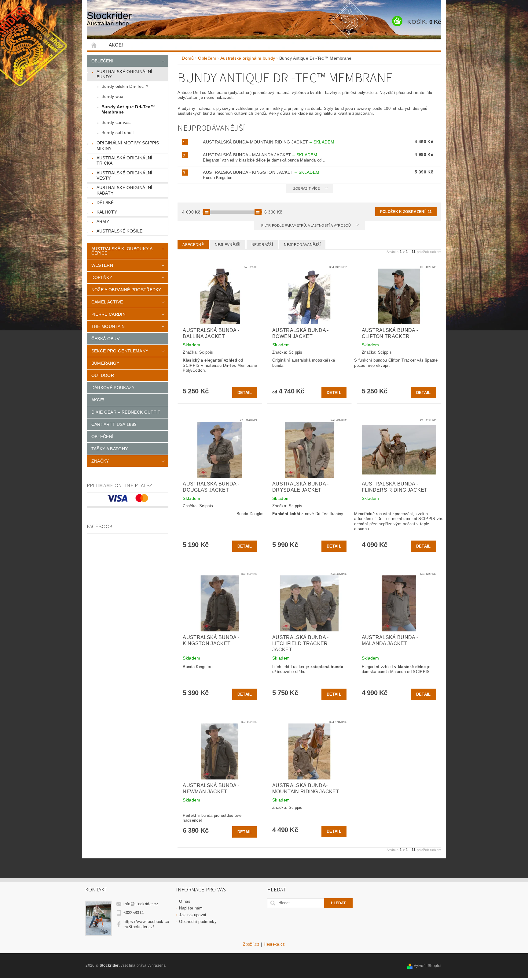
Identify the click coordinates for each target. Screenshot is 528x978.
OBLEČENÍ (102, 436)
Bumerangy (105, 363)
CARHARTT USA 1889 (114, 424)
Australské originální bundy (124, 74)
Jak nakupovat (192, 915)
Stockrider (109, 18)
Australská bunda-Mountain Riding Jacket (268, 141)
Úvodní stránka (94, 44)
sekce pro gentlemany (119, 350)
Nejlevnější (227, 245)
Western (102, 265)
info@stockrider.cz (140, 904)
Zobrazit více (306, 188)
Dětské (105, 202)
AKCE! (116, 44)
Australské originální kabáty (124, 190)
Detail (244, 392)
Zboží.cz (251, 944)
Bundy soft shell (117, 132)
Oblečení (102, 60)
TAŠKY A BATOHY (109, 448)
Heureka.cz (274, 944)
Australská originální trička (124, 160)
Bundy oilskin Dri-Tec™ (124, 86)
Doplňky (101, 277)
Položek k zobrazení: (406, 212)
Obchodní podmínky (197, 921)
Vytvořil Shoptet (427, 966)
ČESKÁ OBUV (105, 338)
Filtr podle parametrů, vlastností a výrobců (306, 225)
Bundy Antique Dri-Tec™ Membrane (128, 109)
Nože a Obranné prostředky (126, 289)
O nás (184, 901)
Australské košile (119, 231)
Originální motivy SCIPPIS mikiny (128, 145)
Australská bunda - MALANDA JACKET (260, 154)
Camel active (107, 301)
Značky (100, 461)
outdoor (102, 375)
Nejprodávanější (302, 245)
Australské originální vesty (124, 175)
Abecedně (193, 245)
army (103, 221)
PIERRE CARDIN (108, 314)
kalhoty (107, 212)
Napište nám (191, 908)
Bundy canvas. (116, 122)
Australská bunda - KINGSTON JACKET (261, 172)
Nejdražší (262, 245)
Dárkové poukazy (113, 387)
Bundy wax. (113, 96)
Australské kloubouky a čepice (121, 250)
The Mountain (108, 326)
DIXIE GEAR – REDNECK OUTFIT (126, 412)
